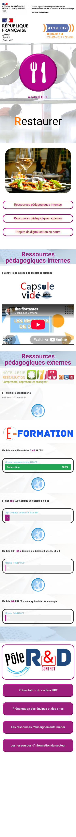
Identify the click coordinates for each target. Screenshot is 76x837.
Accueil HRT (38, 97)
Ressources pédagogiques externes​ (38, 218)
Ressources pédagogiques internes (38, 204)
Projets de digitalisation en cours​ (38, 232)
